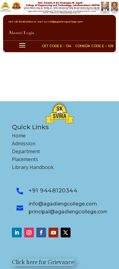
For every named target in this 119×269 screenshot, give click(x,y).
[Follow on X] (65, 232)
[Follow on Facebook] (41, 232)
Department (26, 151)
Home (19, 135)
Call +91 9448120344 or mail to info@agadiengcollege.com (46, 21)
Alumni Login (21, 33)
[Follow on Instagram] (29, 232)
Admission (23, 143)
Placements (25, 159)
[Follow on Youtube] (53, 232)
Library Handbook (33, 167)
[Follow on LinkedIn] (17, 232)
